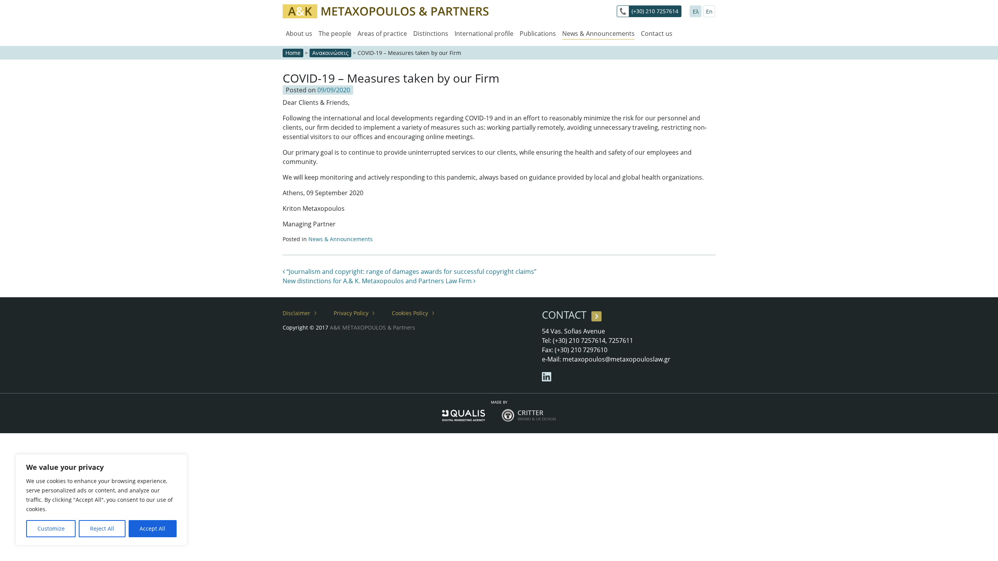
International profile (484, 33)
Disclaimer (296, 313)
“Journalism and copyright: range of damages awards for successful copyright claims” (410, 271)
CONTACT (564, 315)
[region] (101, 499)
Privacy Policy (351, 313)
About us (299, 33)
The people (335, 33)
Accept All (152, 528)
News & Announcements (598, 33)
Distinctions (430, 33)
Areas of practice (382, 33)
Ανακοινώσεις (330, 52)
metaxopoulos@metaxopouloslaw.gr (617, 359)
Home (293, 52)
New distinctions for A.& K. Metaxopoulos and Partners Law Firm (378, 281)
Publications (538, 33)
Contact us (656, 33)
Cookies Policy (410, 313)
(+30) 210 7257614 (655, 11)
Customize (51, 528)
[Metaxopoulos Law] (385, 10)
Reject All (102, 528)
